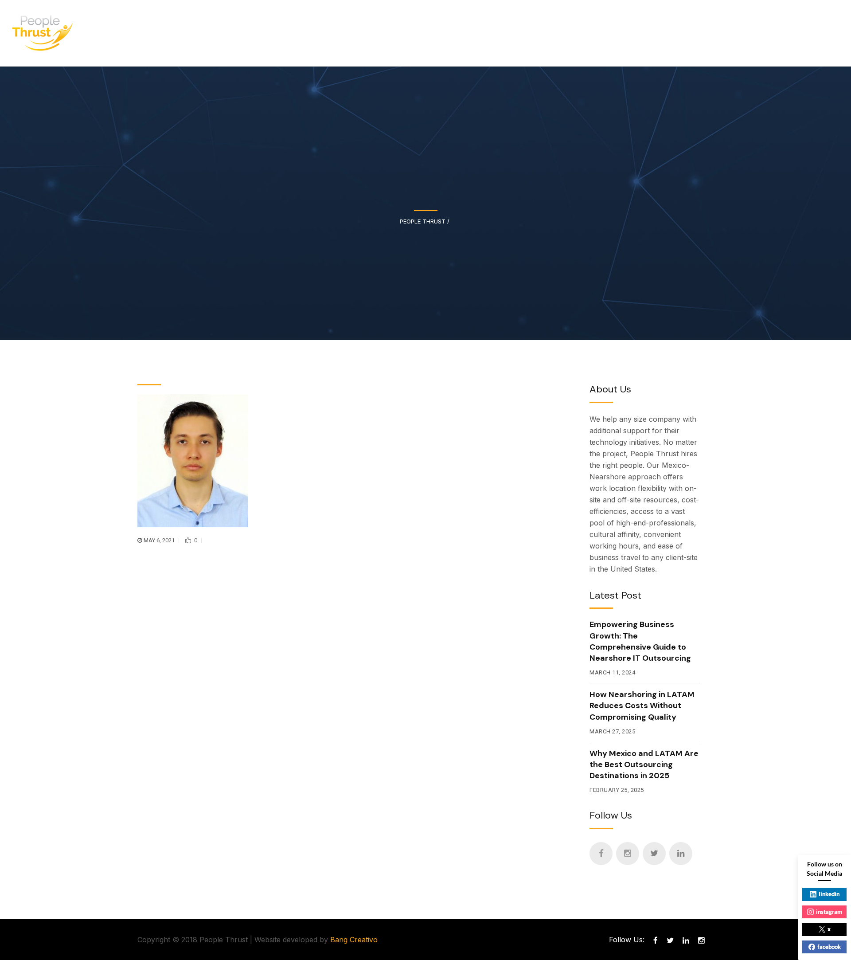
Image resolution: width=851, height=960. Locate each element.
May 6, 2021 (159, 540)
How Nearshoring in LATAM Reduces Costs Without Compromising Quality (642, 705)
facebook (829, 946)
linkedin (829, 893)
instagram (829, 911)
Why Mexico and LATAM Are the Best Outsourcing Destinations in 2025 (644, 764)
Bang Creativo (354, 939)
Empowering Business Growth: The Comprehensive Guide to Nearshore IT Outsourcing (640, 641)
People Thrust (422, 221)
